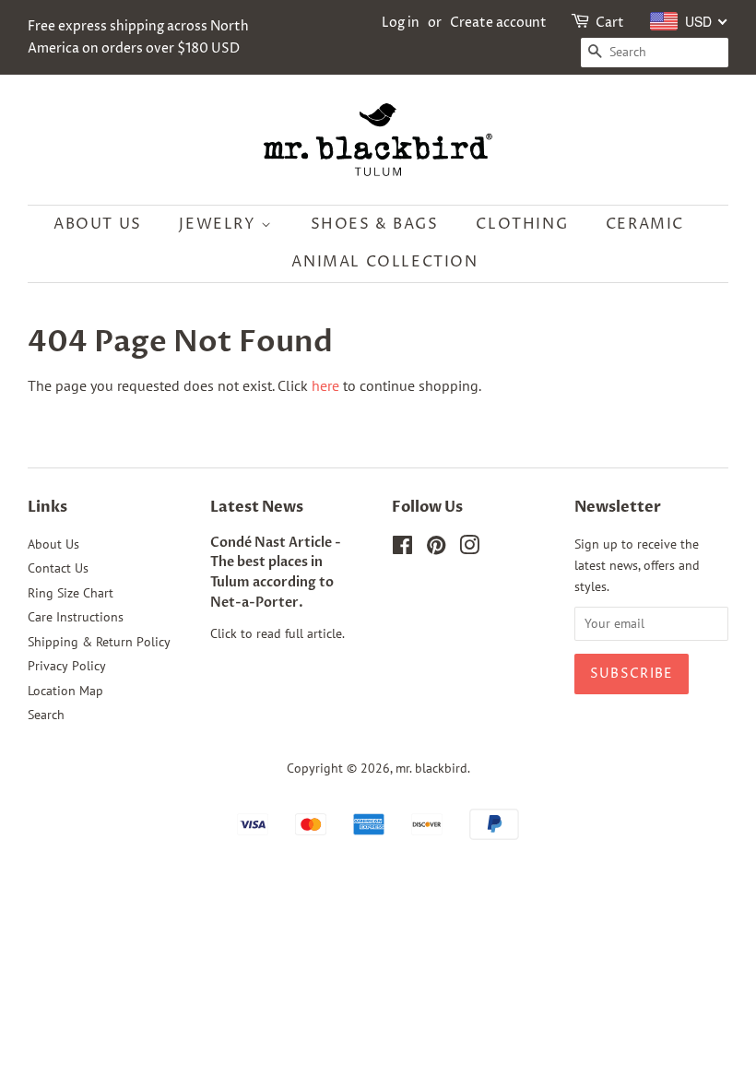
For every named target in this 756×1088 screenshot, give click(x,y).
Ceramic (645, 224)
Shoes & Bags (375, 224)
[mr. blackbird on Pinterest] (436, 548)
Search (46, 714)
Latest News (256, 507)
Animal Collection (384, 262)
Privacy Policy (67, 665)
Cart (610, 22)
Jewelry (220, 224)
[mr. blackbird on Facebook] (402, 548)
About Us (97, 224)
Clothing (522, 224)
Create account (498, 22)
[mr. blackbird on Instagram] (469, 548)
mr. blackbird (431, 768)
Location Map (65, 690)
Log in (400, 22)
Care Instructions (76, 617)
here (325, 385)
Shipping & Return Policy (99, 641)
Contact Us (58, 568)
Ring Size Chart (70, 593)
